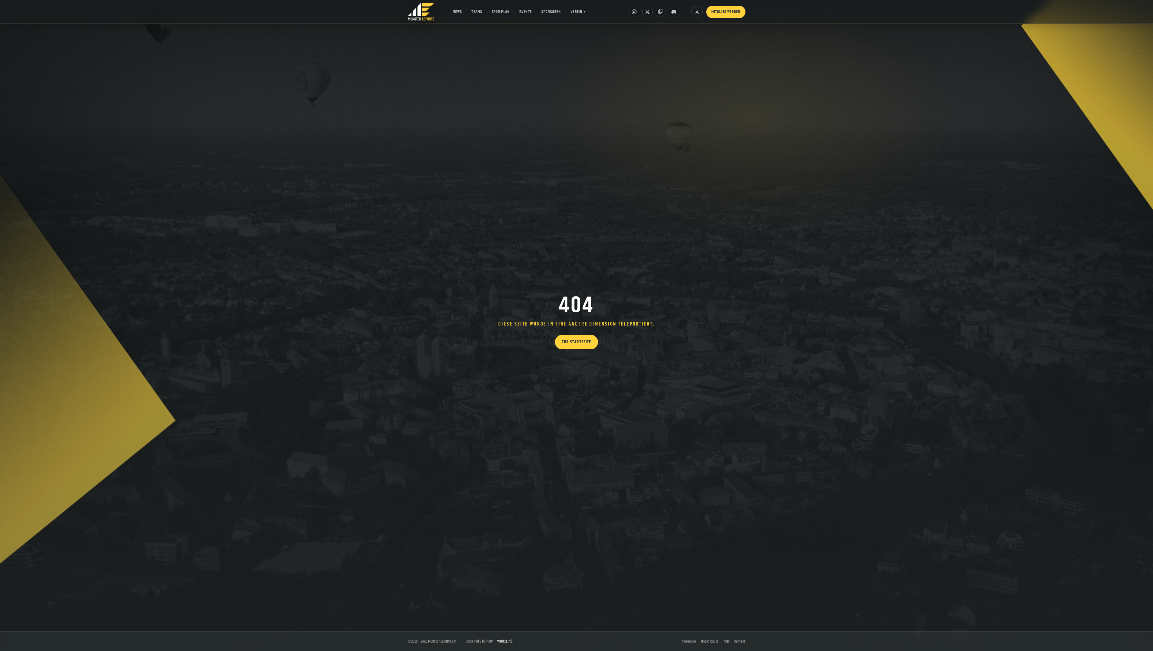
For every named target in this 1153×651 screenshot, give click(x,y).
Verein (578, 12)
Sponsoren (551, 12)
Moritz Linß (504, 641)
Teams (476, 12)
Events (525, 12)
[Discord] (674, 12)
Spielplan (501, 12)
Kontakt (739, 641)
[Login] (697, 11)
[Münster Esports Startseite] (421, 11)
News (457, 12)
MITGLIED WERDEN (725, 12)
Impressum (688, 641)
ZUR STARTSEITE (576, 342)
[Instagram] (634, 12)
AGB (726, 641)
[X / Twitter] (647, 12)
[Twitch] (661, 12)
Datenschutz (709, 641)
